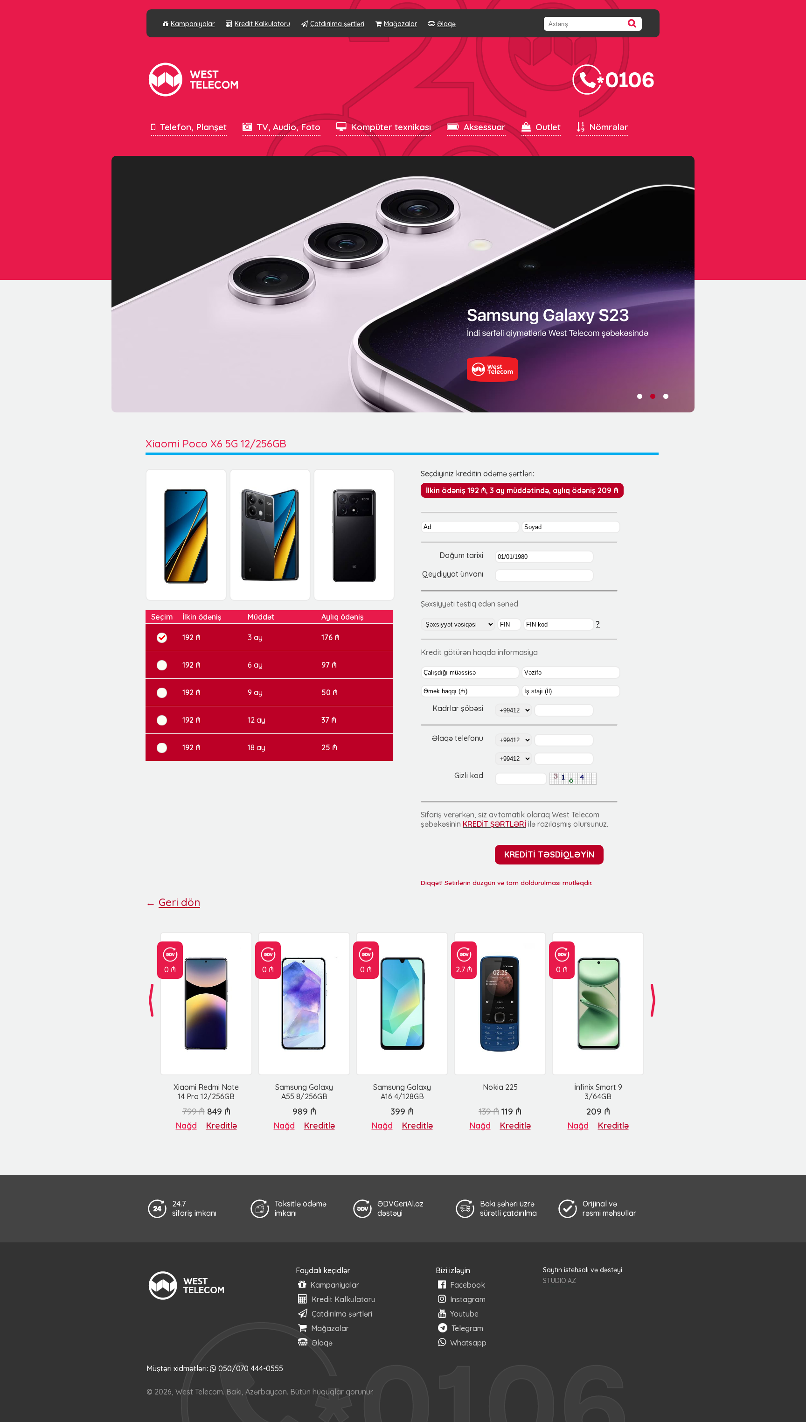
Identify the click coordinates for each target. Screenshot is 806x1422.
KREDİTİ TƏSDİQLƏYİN (549, 854)
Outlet (548, 126)
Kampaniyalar (193, 24)
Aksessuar (485, 126)
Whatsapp (467, 1342)
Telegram (466, 1328)
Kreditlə (221, 1125)
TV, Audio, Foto (288, 126)
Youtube (463, 1313)
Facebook (466, 1285)
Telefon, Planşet (193, 126)
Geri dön (179, 902)
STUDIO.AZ (559, 1280)
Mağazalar (400, 24)
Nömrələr (608, 126)
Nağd (186, 1125)
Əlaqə (446, 24)
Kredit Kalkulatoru (262, 24)
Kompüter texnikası (391, 126)
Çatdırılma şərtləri (337, 24)
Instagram (467, 1299)
